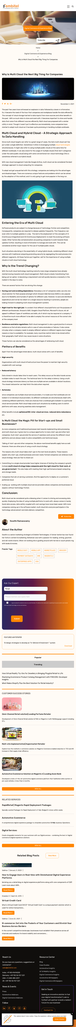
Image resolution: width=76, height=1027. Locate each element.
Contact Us (48, 1010)
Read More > (8, 890)
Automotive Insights (47, 968)
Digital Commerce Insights (49, 975)
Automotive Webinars (10, 995)
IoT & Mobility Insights (47, 971)
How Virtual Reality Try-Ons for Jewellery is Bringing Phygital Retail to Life (32, 673)
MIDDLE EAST (22, 550)
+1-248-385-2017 (13, 978)
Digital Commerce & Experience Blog (38, 28)
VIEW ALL (38, 789)
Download (68, 646)
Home (38, 48)
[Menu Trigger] (68, 6)
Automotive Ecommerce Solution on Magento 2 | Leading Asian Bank (31, 774)
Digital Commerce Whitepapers (50, 981)
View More (52, 856)
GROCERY (62, 550)
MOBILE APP (35, 550)
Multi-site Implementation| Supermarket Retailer (23, 744)
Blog (41, 962)
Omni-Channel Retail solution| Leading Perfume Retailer (26, 714)
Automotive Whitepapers (48, 978)
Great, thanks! (59, 1019)
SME (39, 556)
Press (4, 991)
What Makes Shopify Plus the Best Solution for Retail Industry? (28, 683)
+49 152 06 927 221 (17, 975)
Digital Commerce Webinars (12, 998)
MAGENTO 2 (49, 556)
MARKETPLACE (49, 550)
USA (37, 561)
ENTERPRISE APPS (24, 561)
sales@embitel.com (9, 968)
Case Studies (44, 965)
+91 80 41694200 (13, 972)
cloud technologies (63, 145)
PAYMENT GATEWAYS (25, 556)
